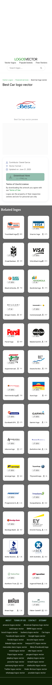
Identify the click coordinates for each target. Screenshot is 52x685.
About (8, 620)
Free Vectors (41, 63)
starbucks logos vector (36, 665)
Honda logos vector (15, 640)
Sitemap (42, 620)
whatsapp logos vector (15, 673)
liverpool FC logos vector (35, 643)
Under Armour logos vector (35, 669)
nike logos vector (35, 651)
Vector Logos (8, 80)
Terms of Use (14, 190)
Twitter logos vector (12, 669)
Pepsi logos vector (15, 654)
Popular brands (26, 63)
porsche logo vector (15, 662)
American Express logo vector (36, 625)
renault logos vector (35, 662)
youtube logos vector (37, 673)
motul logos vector (17, 651)
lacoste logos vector (35, 640)
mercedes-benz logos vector (15, 647)
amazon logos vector (12, 625)
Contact (32, 620)
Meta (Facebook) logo (39, 647)
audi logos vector (16, 629)
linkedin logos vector (13, 643)
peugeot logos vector (35, 654)
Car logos (46, 632)
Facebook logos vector (15, 636)
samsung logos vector (14, 665)
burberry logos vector (30, 632)
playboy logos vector (15, 658)
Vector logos (10, 63)
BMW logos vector (34, 629)
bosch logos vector (10, 632)
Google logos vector (36, 636)
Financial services (22, 80)
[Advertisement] (26, 29)
